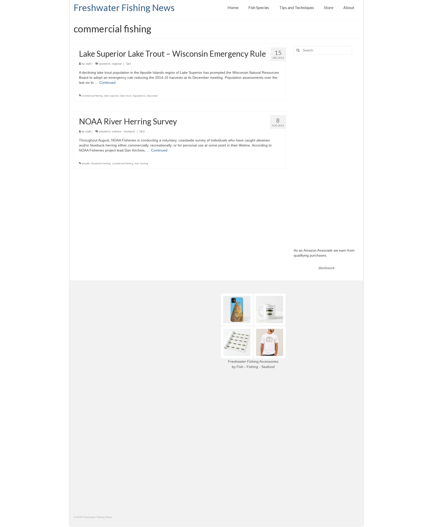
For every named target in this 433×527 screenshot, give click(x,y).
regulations (139, 95)
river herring (141, 163)
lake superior (111, 95)
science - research (123, 131)
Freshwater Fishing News (124, 7)
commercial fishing (92, 95)
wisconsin (152, 95)
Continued (107, 83)
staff (88, 63)
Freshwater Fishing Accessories (253, 361)
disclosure (326, 268)
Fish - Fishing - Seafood (256, 367)
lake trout (125, 95)
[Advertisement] (327, 147)
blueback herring (101, 163)
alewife (86, 163)
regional (116, 63)
